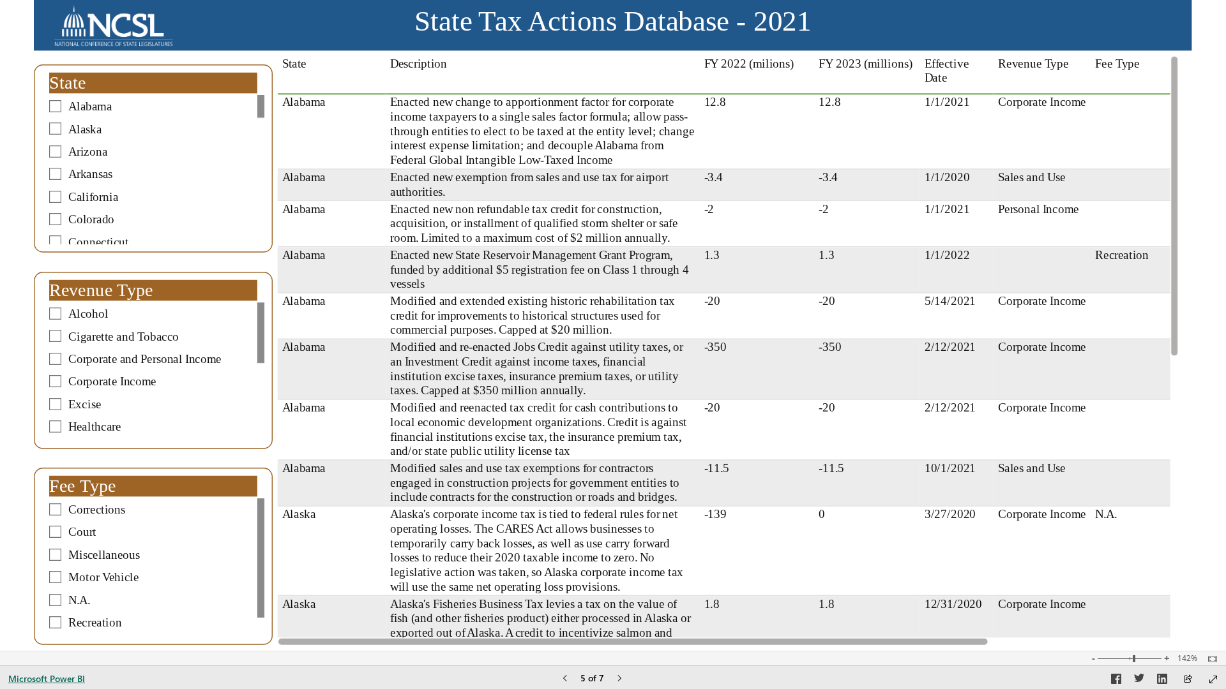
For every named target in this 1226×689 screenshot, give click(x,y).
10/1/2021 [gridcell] (950, 468)
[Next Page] (619, 679)
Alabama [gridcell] (304, 101)
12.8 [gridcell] (715, 101)
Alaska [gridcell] (298, 514)
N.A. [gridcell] (1106, 514)
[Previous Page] (565, 679)
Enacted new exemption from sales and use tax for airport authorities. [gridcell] (529, 184)
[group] (613, 25)
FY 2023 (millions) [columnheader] (865, 63)
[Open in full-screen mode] (1213, 679)
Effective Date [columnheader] (947, 71)
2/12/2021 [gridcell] (950, 346)
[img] (114, 25)
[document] (612, 25)
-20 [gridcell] (712, 300)
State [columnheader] (294, 63)
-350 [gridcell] (715, 346)
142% (1187, 658)
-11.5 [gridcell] (717, 468)
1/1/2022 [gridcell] (947, 255)
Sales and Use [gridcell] (1032, 177)
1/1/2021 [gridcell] (947, 101)
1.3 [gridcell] (712, 255)
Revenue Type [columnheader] (1034, 63)
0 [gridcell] (822, 514)
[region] (613, 325)
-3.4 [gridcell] (713, 177)
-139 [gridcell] (715, 514)
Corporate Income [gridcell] (1042, 101)
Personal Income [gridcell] (1039, 209)
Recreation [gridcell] (1122, 255)
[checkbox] (153, 106)
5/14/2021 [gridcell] (950, 300)
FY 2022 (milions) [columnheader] (749, 63)
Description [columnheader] (418, 63)
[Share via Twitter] (1139, 681)
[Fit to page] (1209, 659)
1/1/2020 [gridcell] (947, 177)
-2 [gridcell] (709, 209)
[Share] (1188, 679)
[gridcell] (1133, 132)
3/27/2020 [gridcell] (950, 514)
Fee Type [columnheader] (1118, 63)
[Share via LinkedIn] (1162, 681)
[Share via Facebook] (1116, 681)
